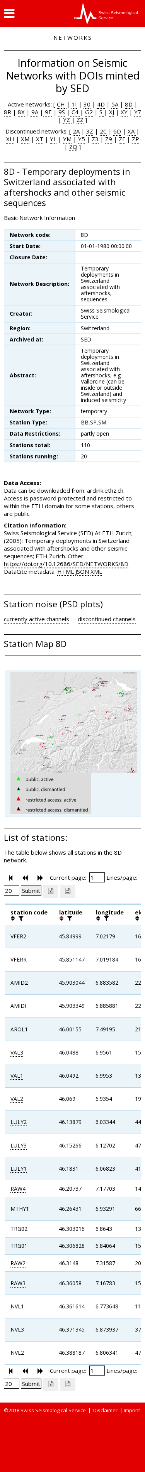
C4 (75, 112)
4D (101, 104)
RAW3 (18, 1283)
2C (103, 131)
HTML (65, 571)
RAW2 (18, 1263)
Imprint (132, 1410)
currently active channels (36, 619)
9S (61, 112)
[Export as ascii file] (67, 891)
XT (39, 139)
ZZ (80, 119)
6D (117, 131)
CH (62, 104)
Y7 (137, 112)
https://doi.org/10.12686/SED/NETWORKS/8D (66, 564)
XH (10, 139)
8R (7, 112)
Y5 (81, 139)
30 (87, 104)
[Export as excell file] (50, 891)
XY (124, 112)
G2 (89, 112)
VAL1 (16, 1075)
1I (74, 104)
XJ (111, 112)
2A (76, 131)
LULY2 (18, 1122)
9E (47, 112)
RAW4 (18, 1188)
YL (53, 139)
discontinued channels (107, 619)
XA (132, 131)
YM (67, 139)
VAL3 (16, 1052)
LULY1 (18, 1168)
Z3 (95, 139)
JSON (82, 571)
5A (114, 104)
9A (34, 112)
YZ (67, 119)
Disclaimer (105, 1410)
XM (25, 139)
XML (96, 571)
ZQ (73, 146)
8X (21, 112)
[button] (9, 13)
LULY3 (18, 1145)
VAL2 (16, 1098)
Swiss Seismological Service (53, 1410)
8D (129, 104)
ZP (135, 139)
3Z (89, 131)
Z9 (108, 139)
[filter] (20, 918)
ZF (122, 139)
